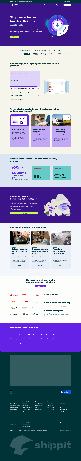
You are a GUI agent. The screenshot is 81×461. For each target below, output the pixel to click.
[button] (24, 5)
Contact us (49, 413)
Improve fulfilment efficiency (27, 407)
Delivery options (12, 401)
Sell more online (24, 403)
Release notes (37, 399)
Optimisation (12, 411)
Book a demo (14, 36)
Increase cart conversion (26, 399)
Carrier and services (50, 409)
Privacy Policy (33, 430)
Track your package (63, 409)
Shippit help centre (50, 399)
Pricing (41, 4)
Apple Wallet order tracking (14, 407)
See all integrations (40, 286)
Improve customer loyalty (26, 401)
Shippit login (62, 411)
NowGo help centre (50, 401)
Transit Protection (27, 430)
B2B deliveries (24, 420)
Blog (35, 401)
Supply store (49, 411)
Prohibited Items (19, 430)
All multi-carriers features (14, 420)
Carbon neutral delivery (26, 424)
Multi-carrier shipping (13, 399)
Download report (24, 213)
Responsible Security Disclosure (42, 430)
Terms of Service (12, 430)
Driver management (13, 418)
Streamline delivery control (26, 409)
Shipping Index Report (38, 409)
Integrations (35, 4)
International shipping (25, 422)
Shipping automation (13, 409)
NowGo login (62, 413)
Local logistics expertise (26, 426)
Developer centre (50, 403)
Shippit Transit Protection (14, 403)
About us (61, 399)
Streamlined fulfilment (13, 413)
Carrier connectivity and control (15, 405)
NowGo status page (50, 407)
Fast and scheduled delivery (27, 413)
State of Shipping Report (39, 403)
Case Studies (37, 407)
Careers (61, 401)
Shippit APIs (63, 306)
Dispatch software (13, 424)
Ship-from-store (25, 411)
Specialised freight (25, 418)
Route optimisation (13, 422)
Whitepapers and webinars (39, 405)
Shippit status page (50, 405)
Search (61, 407)
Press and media (62, 403)
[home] (15, 5)
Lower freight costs (25, 405)
